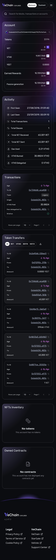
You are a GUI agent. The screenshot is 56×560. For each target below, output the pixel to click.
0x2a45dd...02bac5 (37, 253)
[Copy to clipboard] (49, 32)
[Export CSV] (40, 243)
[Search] (5, 13)
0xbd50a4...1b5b (39, 295)
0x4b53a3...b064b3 (37, 337)
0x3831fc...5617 (39, 318)
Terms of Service (14, 538)
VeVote (35, 542)
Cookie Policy (12, 542)
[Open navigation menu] (51, 5)
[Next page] (49, 225)
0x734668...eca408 (37, 190)
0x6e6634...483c (38, 200)
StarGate (36, 538)
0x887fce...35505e (37, 365)
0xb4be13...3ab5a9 (37, 309)
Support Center (39, 547)
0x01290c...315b (39, 262)
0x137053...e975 (39, 346)
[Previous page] (43, 225)
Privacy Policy (13, 534)
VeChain (35, 534)
